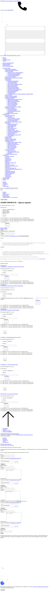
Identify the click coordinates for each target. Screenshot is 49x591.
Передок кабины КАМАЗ (13, 90)
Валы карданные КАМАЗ (10, 69)
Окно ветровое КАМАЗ (12, 86)
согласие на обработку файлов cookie (40, 586)
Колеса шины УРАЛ (12, 150)
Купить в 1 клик (3, 227)
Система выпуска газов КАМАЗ (14, 73)
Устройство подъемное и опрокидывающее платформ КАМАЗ (20, 93)
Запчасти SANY (6, 177)
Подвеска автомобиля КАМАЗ (14, 111)
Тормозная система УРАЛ (10, 140)
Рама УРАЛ (10, 153)
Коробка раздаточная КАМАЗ (14, 101)
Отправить (3, 464)
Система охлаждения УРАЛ (13, 119)
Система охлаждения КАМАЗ (14, 74)
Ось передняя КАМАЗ (12, 110)
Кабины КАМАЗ (6, 65)
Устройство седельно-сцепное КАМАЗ (13, 106)
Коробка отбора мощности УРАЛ (14, 142)
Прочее (4, 179)
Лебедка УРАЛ (8, 136)
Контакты (5, 182)
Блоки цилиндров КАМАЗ (8, 62)
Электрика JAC (8, 176)
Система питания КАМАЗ (13, 75)
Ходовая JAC (8, 175)
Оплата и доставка (6, 430)
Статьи (4, 185)
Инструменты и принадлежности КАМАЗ (14, 77)
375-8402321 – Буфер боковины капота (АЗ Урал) (10, 337)
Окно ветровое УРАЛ (12, 128)
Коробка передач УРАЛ (12, 143)
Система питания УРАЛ (12, 120)
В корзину (7, 223)
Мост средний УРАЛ (12, 147)
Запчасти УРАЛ (6, 114)
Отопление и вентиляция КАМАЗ (15, 89)
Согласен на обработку (9, 236)
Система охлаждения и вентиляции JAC (13, 169)
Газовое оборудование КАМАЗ (11, 70)
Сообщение (2, 500)
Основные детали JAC (9, 164)
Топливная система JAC (10, 171)
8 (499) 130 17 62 (10, 433)
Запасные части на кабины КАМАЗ (15, 84)
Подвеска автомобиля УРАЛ (13, 151)
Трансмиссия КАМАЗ (9, 98)
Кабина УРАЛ (10, 127)
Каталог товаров (4, 199)
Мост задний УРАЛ (12, 145)
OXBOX (8, 435)
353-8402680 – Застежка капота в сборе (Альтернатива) (11, 285)
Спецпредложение (6, 59)
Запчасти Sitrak (6, 178)
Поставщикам (6, 186)
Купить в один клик (24, 236)
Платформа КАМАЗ (12, 91)
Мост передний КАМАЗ (13, 103)
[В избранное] (7, 225)
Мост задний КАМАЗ (12, 102)
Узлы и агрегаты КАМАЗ (8, 66)
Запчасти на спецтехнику (10, 76)
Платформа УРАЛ (11, 133)
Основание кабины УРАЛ (13, 130)
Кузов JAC (7, 163)
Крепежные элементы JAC (10, 162)
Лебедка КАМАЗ (8, 95)
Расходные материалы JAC (10, 168)
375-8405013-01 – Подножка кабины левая (9, 364)
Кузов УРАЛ (7, 122)
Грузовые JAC (8, 158)
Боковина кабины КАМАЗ (13, 81)
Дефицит (5, 58)
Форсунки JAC (8, 174)
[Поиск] (1, 190)
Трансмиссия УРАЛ (9, 141)
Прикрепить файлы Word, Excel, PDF (8, 501)
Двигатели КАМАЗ (7, 63)
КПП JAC (7, 161)
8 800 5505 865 (42, 258)
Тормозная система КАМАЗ (11, 97)
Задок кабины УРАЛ (12, 126)
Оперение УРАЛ (11, 129)
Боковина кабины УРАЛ (13, 124)
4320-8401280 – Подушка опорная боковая (9, 393)
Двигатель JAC (8, 159)
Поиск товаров (3, 188)
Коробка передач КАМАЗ (13, 100)
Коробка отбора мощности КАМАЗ (15, 99)
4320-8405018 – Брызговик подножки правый (9, 310)
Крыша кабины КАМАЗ (13, 85)
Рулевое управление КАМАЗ (11, 96)
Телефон (2, 233)
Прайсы (4, 60)
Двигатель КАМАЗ (9, 71)
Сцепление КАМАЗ (12, 105)
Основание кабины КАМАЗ (13, 88)
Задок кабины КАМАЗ (12, 83)
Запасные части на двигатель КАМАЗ (15, 72)
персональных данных (14, 236)
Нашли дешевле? (3, 228)
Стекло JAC (7, 170)
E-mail (1, 234)
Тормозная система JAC (10, 172)
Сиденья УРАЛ (11, 135)
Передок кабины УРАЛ (12, 132)
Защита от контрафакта (7, 431)
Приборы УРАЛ (8, 137)
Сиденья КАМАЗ (11, 92)
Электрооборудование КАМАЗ (11, 113)
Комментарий (3, 478)
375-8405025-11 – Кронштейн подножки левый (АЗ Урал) (12, 266)
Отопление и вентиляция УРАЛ (14, 131)
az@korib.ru (16, 433)
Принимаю (3, 589)
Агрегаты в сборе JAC (9, 156)
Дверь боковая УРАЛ (12, 125)
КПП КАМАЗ (8, 78)
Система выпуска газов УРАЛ (14, 118)
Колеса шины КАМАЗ (12, 108)
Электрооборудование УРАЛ (11, 154)
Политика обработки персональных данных (24, 434)
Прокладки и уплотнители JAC (11, 165)
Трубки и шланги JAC (9, 173)
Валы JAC (7, 157)
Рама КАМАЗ (10, 112)
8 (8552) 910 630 (3, 433)
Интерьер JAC (8, 160)
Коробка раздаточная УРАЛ (13, 144)
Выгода (4, 57)
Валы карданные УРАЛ (10, 115)
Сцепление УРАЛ (11, 148)
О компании (5, 184)
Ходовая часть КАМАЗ (10, 107)
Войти (2, 533)
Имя (1, 232)
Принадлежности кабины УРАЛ (14, 134)
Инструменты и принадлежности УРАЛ (13, 121)
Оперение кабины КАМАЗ (13, 87)
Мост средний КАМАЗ (12, 104)
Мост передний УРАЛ (12, 146)
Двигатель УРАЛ (8, 116)
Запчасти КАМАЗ (6, 68)
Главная (4, 181)
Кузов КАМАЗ (8, 79)
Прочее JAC (7, 166)
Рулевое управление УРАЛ (10, 139)
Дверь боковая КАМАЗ (12, 82)
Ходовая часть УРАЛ (9, 149)
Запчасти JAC (6, 155)
